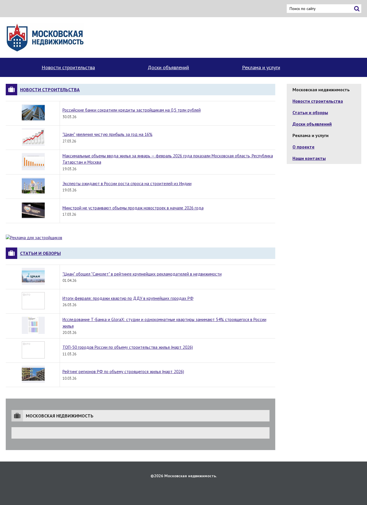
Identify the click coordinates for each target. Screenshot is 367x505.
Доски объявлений (168, 67)
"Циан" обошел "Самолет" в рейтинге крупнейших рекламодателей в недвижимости (142, 274)
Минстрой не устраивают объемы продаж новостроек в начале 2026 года (133, 208)
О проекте (303, 147)
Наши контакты (309, 158)
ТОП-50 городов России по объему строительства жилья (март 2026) (128, 347)
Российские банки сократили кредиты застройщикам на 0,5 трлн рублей (132, 110)
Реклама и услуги (261, 67)
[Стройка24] (45, 37)
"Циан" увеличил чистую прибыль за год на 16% (108, 134)
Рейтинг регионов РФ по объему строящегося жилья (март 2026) (123, 371)
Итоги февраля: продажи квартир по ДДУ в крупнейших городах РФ (128, 298)
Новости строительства (68, 67)
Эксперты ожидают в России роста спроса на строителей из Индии (127, 183)
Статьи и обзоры (40, 253)
